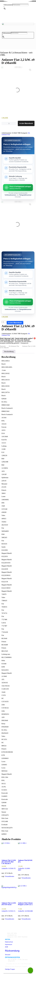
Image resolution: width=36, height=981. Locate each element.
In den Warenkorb (26, 123)
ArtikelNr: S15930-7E (9, 864)
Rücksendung (12, 950)
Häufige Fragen (10, 969)
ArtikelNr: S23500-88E (25, 907)
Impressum (8, 944)
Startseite (3, 346)
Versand (7, 954)
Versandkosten (9, 876)
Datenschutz (9, 942)
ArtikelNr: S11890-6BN (25, 865)
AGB (6, 947)
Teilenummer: (8, 5)
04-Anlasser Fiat (14, 346)
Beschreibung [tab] (9, 351)
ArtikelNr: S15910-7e (9, 907)
